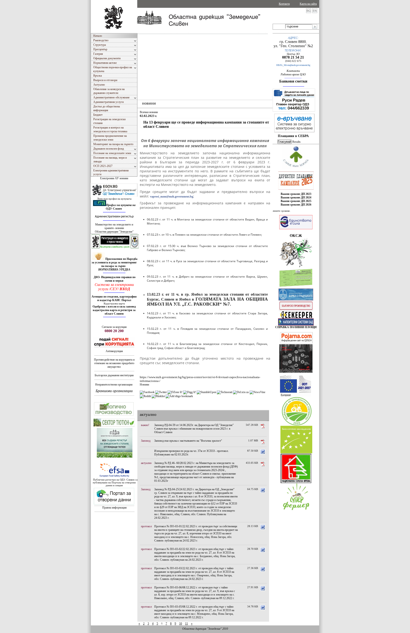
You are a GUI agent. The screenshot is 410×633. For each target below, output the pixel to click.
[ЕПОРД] (296, 317)
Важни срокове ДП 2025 (296, 201)
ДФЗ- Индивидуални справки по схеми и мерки (114, 278)
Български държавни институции (114, 375)
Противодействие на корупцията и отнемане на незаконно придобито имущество (114, 363)
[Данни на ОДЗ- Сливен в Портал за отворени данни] (114, 504)
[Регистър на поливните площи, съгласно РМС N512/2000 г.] (296, 324)
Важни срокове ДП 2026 (296, 204)
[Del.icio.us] (241, 392)
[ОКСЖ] (296, 180)
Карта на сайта (308, 3)
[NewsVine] (257, 392)
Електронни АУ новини (114, 178)
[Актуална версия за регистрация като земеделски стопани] (296, 287)
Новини (144, 384)
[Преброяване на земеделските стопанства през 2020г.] (297, 424)
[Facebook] (147, 392)
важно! (145, 425)
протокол (146, 526)
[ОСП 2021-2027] (295, 395)
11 (186, 623)
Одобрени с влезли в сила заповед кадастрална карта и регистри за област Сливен (114, 310)
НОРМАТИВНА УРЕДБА (114, 269)
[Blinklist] (158, 396)
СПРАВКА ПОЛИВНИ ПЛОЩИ (296, 327)
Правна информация (114, 507)
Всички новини (149, 112)
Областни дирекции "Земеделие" (114, 231)
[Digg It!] (189, 392)
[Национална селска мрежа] (296, 482)
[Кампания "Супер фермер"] (296, 510)
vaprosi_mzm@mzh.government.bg (171, 196)
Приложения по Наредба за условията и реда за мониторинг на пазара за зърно (114, 262)
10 (180, 623)
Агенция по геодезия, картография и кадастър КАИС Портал (114, 298)
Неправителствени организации (113, 384)
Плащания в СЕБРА (293, 136)
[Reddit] (145, 396)
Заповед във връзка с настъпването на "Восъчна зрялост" (188, 440)
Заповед (145, 440)
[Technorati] (224, 392)
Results (296, 141)
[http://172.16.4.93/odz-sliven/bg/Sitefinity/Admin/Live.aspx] (296, 167)
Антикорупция (114, 351)
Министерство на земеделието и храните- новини (114, 226)
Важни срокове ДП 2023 (296, 194)
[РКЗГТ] (115, 247)
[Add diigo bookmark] (179, 396)
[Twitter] (161, 392)
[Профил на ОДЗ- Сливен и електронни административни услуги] (114, 196)
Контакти (284, 3)
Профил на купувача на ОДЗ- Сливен (120, 206)
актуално (146, 463)
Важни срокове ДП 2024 (296, 197)
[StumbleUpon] (206, 392)
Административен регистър (114, 216)
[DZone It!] (175, 392)
